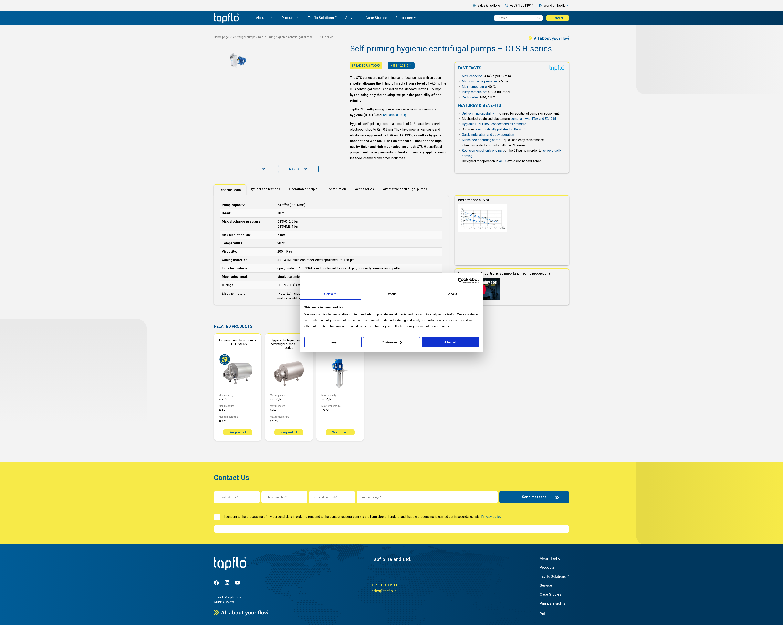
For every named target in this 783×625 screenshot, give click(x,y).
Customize (389, 342)
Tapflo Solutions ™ (322, 18)
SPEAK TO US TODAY (366, 65)
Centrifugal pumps (243, 37)
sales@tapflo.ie (383, 591)
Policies (546, 614)
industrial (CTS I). (394, 115)
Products (289, 18)
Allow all (450, 342)
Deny (333, 342)
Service (351, 18)
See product (237, 432)
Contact (557, 18)
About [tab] (452, 294)
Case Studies (376, 18)
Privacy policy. (491, 517)
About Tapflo (550, 558)
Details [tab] (392, 294)
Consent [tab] (330, 294)
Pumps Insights (552, 603)
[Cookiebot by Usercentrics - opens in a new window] (461, 281)
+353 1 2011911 (401, 65)
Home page (221, 37)
